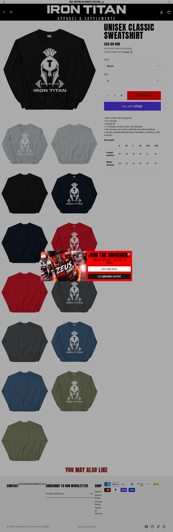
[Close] (129, 254)
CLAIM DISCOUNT (109, 276)
